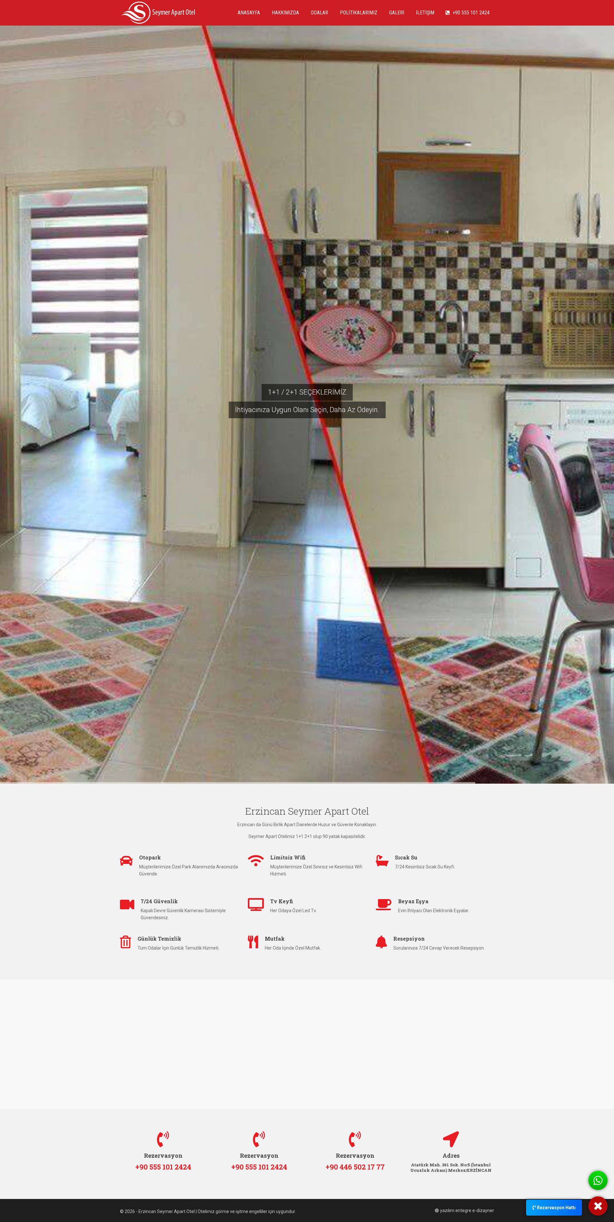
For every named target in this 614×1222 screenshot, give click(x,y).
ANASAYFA (248, 13)
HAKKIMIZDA (285, 13)
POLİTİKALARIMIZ (358, 13)
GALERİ (396, 13)
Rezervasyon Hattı (556, 1207)
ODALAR (319, 13)
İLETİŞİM (424, 13)
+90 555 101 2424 (470, 13)
